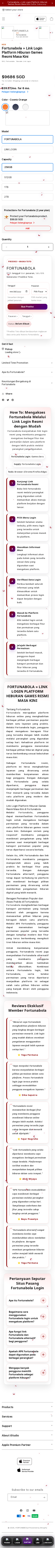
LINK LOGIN (10, 149)
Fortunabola (13, 713)
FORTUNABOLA (12, 139)
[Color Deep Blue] (15, 107)
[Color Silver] (25, 107)
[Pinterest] (13, 401)
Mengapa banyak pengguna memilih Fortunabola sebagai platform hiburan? (21, 1372)
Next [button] (52, 3)
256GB (8, 167)
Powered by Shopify (38, 1528)
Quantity (6, 239)
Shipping (16, 81)
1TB (6, 187)
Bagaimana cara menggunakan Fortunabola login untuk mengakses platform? (23, 1316)
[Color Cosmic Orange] (5, 107)
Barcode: (19, 61)
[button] (27, 362)
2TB (6, 196)
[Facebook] (4, 401)
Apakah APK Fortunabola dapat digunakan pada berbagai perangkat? (23, 1354)
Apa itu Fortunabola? (21, 1300)
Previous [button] (2, 3)
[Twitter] (9, 401)
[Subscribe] (44, 1497)
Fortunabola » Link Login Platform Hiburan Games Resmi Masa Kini (27, 3)
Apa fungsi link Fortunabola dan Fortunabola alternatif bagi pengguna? (22, 1336)
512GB (8, 177)
